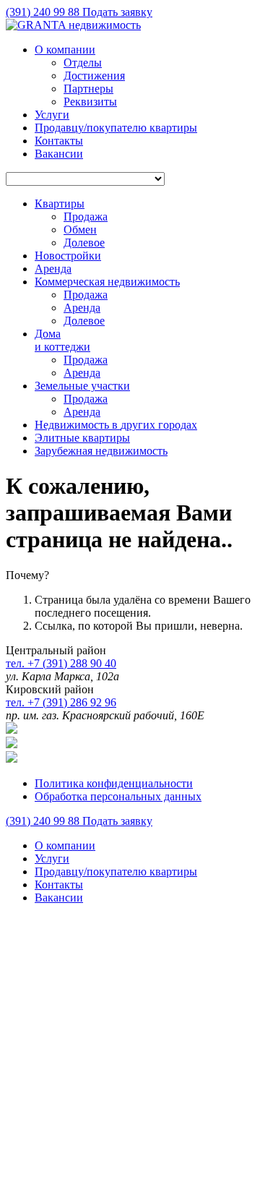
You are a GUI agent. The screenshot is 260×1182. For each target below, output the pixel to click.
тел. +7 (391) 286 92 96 (61, 702)
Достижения (94, 75)
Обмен (80, 229)
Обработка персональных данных (118, 796)
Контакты (59, 140)
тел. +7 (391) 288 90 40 (61, 663)
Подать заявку (117, 12)
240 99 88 (44, 12)
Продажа (86, 216)
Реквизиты (90, 101)
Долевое (84, 242)
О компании (65, 49)
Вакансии (59, 153)
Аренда (82, 307)
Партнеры (88, 88)
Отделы (83, 62)
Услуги (52, 114)
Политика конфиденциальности (114, 783)
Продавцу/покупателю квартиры (116, 127)
